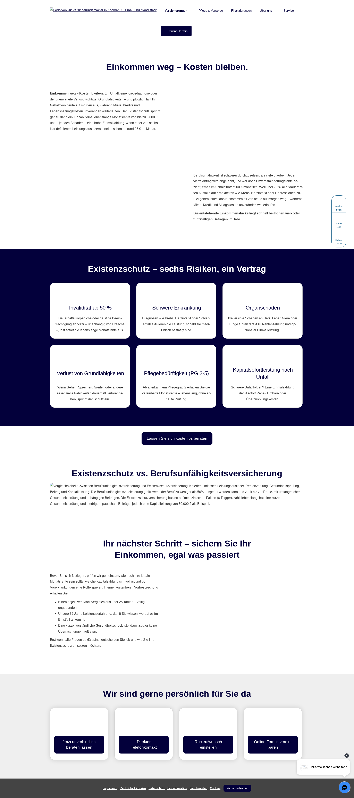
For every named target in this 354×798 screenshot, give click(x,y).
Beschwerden (198, 788)
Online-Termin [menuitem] (178, 31)
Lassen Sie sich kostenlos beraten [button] (177, 438)
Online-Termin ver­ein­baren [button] (273, 744)
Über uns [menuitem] (266, 10)
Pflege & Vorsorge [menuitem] (211, 10)
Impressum (110, 788)
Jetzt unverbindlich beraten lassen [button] (79, 744)
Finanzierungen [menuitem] (241, 10)
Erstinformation (177, 788)
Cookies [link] (215, 788)
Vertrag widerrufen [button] (237, 788)
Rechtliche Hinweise (133, 788)
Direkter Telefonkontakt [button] (144, 744)
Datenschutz (157, 788)
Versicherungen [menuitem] (176, 10)
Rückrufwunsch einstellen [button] (208, 744)
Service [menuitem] (289, 10)
